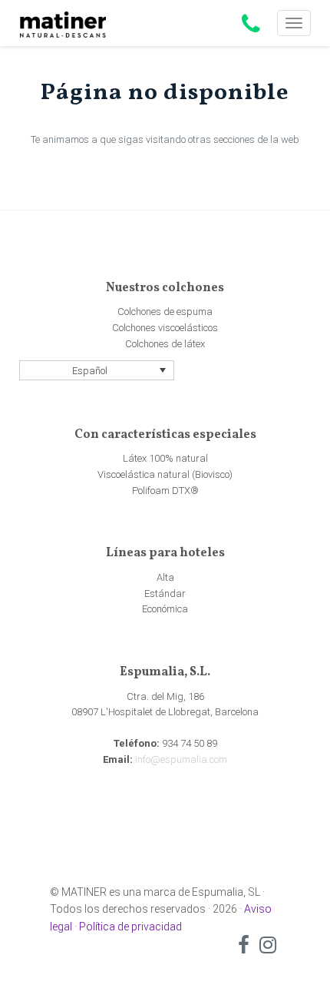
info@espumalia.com (181, 759)
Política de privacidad (130, 926)
